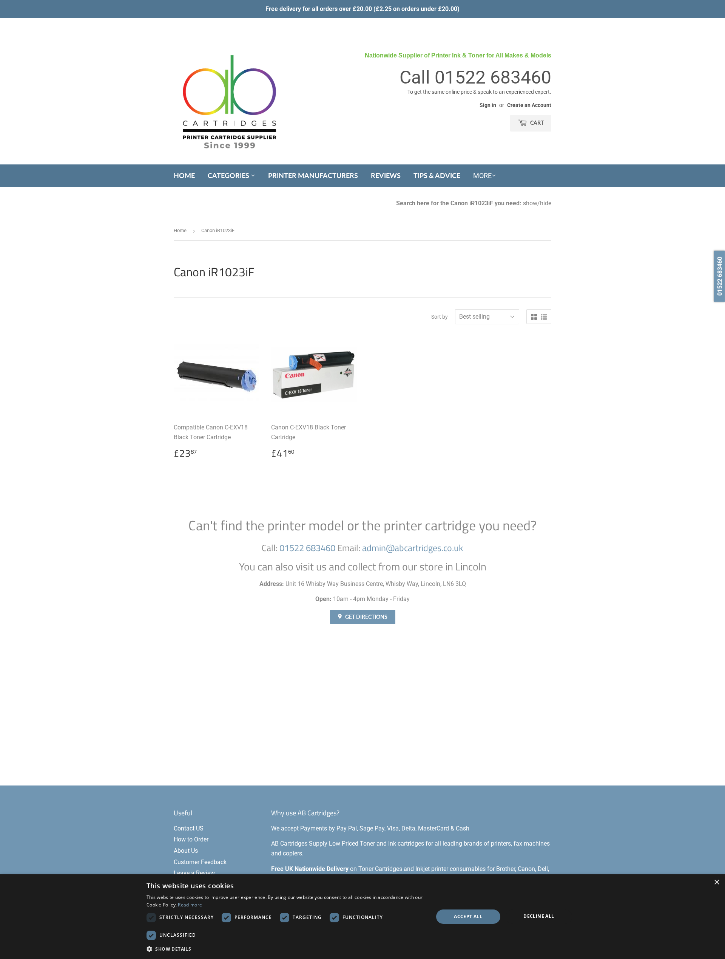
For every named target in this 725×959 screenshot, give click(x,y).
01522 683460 (493, 77)
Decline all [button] (538, 916)
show (530, 203)
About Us (186, 850)
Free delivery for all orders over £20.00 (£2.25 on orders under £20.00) (362, 8)
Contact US (189, 828)
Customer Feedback (200, 862)
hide (545, 203)
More (482, 176)
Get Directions (365, 617)
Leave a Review (194, 873)
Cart (536, 122)
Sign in (488, 105)
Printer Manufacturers (313, 175)
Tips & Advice (436, 175)
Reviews (386, 175)
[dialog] (362, 916)
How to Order (191, 839)
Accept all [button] (468, 916)
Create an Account (529, 105)
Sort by (439, 317)
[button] (286, 948)
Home (184, 175)
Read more (190, 905)
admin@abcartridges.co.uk (412, 548)
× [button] (716, 882)
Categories (229, 175)
